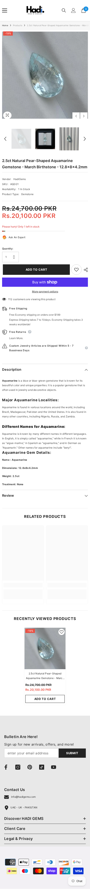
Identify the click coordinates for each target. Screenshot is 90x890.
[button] (76, 116)
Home (5, 25)
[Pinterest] (29, 767)
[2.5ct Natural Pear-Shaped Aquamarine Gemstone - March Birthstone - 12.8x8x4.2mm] (45, 648)
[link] (23, 585)
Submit (72, 753)
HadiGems (19, 179)
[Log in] (73, 10)
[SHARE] (85, 270)
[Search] (63, 10)
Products (17, 25)
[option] (45, 75)
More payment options (45, 291)
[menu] (4, 10)
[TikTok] (41, 767)
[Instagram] (17, 767)
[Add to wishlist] (76, 269)
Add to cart (35, 269)
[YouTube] (53, 767)
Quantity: (7, 248)
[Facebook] (5, 767)
